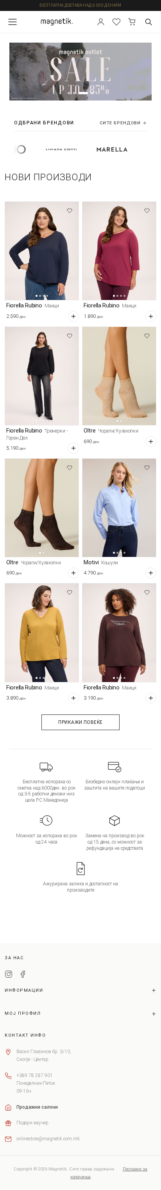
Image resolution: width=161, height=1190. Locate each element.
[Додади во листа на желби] (69, 210)
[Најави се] (101, 22)
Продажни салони (37, 1107)
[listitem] (40, 149)
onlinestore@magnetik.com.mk (48, 1139)
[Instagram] (9, 975)
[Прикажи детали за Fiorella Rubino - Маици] (42, 251)
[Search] (148, 22)
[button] (69, 93)
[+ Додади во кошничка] (73, 316)
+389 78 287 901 (34, 1075)
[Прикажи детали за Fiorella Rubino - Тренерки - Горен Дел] (42, 376)
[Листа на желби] (116, 22)
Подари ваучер (32, 1122)
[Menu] (12, 22)
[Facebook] (23, 975)
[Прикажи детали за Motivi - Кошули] (119, 508)
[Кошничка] (132, 22)
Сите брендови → (123, 123)
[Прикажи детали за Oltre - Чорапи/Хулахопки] (119, 376)
